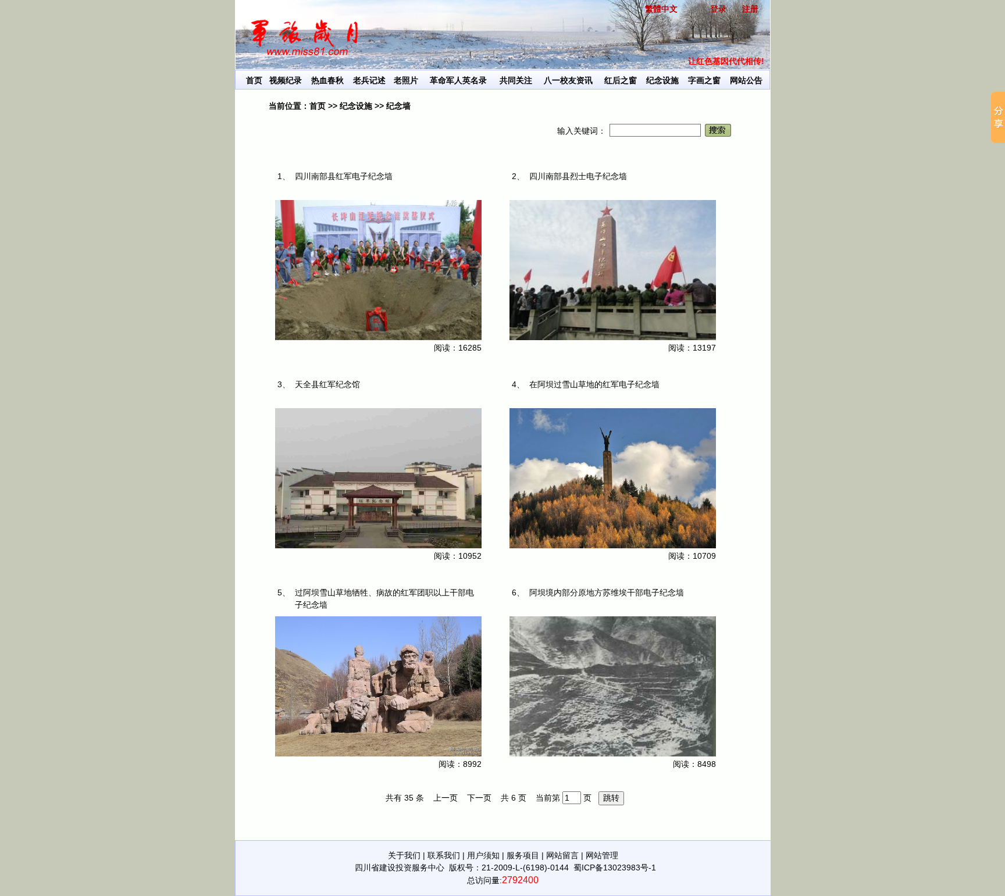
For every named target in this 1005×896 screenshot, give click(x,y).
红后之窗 (620, 80)
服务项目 (523, 855)
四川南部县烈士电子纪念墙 (578, 176)
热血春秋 (327, 80)
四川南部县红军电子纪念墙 (344, 176)
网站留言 (562, 855)
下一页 (479, 797)
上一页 (445, 797)
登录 (718, 8)
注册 (750, 8)
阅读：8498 (694, 764)
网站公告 (746, 80)
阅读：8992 (460, 764)
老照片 (406, 80)
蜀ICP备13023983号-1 (614, 867)
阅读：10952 (458, 556)
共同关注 (516, 80)
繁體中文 (661, 8)
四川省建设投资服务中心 (399, 867)
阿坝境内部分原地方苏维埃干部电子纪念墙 (606, 592)
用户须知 (483, 855)
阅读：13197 (692, 347)
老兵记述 (369, 80)
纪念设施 (662, 80)
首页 (254, 80)
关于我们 (404, 855)
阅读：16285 (458, 347)
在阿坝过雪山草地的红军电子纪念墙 (594, 384)
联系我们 (443, 855)
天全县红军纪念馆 (327, 384)
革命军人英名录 (458, 80)
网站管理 (602, 855)
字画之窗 (704, 80)
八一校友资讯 (568, 80)
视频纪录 (285, 80)
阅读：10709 (692, 556)
